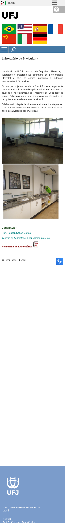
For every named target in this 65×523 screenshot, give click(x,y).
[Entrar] (2, 3)
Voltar (23, 260)
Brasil (11, 3)
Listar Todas (10, 260)
